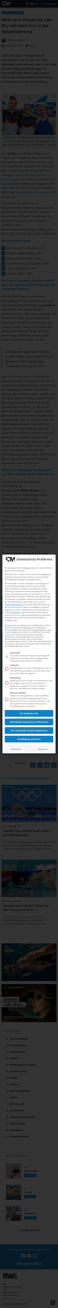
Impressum (42, 749)
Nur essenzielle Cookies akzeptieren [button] (29, 730)
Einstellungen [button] (15, 612)
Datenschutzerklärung (14, 604)
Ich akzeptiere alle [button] (29, 713)
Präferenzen (16, 749)
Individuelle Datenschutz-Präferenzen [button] (29, 722)
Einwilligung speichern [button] (29, 739)
